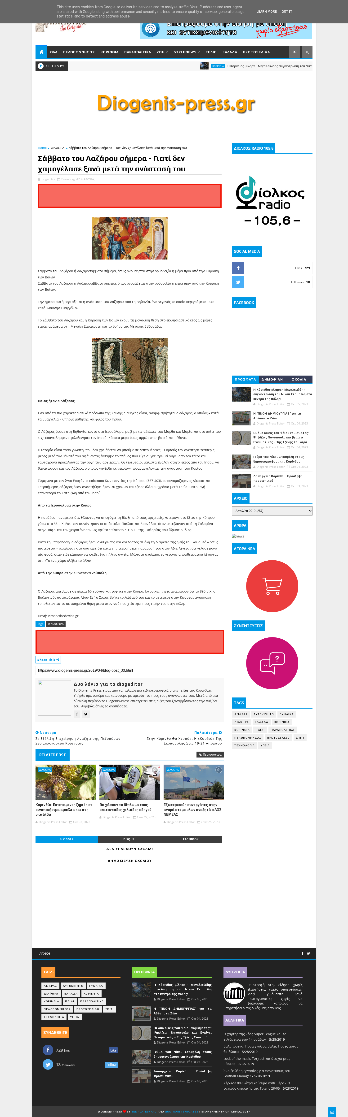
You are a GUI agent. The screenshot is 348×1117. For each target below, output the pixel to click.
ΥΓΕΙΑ (265, 745)
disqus (128, 839)
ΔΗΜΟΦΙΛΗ (272, 379)
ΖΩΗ (161, 52)
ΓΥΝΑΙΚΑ (287, 714)
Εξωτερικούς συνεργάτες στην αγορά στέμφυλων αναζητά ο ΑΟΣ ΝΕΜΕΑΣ (193, 809)
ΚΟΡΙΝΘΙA (242, 730)
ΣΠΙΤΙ (300, 737)
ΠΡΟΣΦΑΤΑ (245, 379)
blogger (66, 839)
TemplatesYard (144, 1111)
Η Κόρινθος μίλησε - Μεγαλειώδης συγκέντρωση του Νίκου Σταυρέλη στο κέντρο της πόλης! (273, 66)
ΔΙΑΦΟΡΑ (57, 148)
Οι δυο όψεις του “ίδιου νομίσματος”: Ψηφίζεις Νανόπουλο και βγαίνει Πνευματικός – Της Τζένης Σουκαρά (281, 437)
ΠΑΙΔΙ (260, 730)
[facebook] (302, 953)
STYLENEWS (185, 52)
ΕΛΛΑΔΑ (230, 52)
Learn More (266, 11)
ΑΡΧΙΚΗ (44, 953)
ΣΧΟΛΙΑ (299, 379)
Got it (286, 11)
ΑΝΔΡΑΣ (241, 714)
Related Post (52, 755)
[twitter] (308, 953)
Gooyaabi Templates (181, 1111)
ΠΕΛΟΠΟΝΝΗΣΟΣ (79, 52)
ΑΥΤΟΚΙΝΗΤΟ (264, 714)
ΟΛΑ (54, 52)
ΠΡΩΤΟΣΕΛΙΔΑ (256, 52)
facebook (191, 839)
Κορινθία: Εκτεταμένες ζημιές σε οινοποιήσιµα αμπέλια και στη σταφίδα (64, 809)
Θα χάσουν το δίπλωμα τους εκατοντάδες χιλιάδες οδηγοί (125, 807)
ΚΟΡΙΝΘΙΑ (110, 52)
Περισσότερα (212, 754)
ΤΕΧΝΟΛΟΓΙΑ (244, 745)
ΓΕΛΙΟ (211, 52)
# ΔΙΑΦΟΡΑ (56, 624)
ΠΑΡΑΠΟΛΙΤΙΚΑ (137, 52)
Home (42, 148)
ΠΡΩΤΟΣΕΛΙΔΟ (278, 737)
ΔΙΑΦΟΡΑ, (88, 179)
